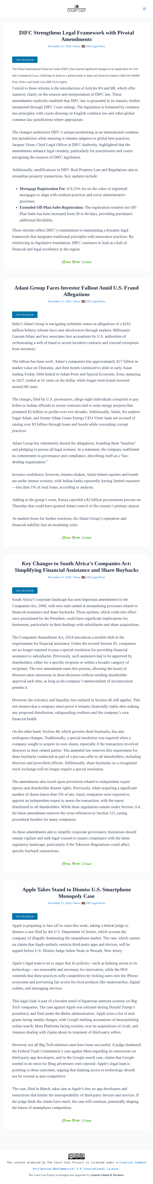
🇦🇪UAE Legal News (93, 46)
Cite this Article (25, 59)
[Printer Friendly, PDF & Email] (76, 262)
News (77, 46)
